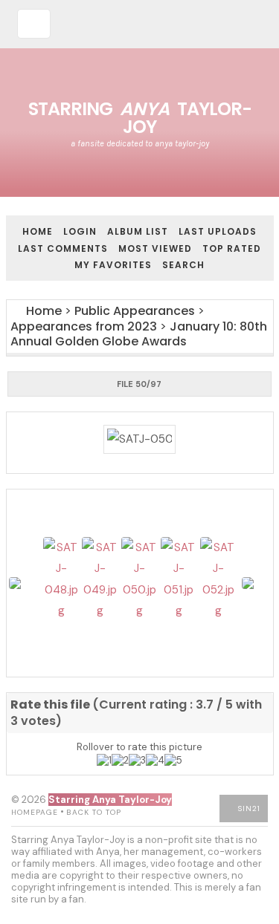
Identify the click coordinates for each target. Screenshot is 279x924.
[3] (137, 760)
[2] (120, 760)
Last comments (63, 248)
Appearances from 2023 (83, 326)
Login (80, 231)
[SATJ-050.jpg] (139, 439)
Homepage (34, 812)
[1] (104, 760)
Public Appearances (134, 310)
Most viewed (155, 248)
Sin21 (249, 808)
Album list (137, 231)
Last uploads (218, 231)
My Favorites (113, 264)
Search (183, 264)
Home (37, 231)
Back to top (93, 812)
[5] (173, 760)
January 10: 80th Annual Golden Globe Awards (138, 334)
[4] (155, 760)
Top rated (231, 248)
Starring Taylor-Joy (139, 118)
